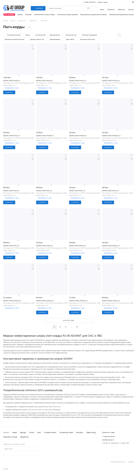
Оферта (131, 462)
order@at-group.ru (108, 440)
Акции (14, 432)
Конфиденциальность (118, 462)
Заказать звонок (102, 2)
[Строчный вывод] (128, 35)
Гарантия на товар (10, 437)
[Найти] (94, 8)
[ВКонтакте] (44, 448)
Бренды (23, 432)
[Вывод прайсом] (132, 35)
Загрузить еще (68, 320)
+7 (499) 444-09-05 (89, 2)
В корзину (9, 92)
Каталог (6, 432)
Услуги (31, 432)
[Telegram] (48, 448)
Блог (39, 432)
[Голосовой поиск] (88, 8)
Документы (24, 437)
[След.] (82, 327)
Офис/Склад (91, 432)
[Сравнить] (33, 49)
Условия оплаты (50, 432)
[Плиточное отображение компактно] (123, 35)
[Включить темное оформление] (133, 2)
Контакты (79, 432)
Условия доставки (66, 432)
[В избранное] (33, 45)
